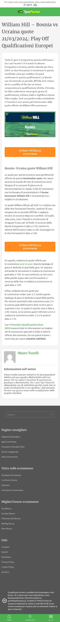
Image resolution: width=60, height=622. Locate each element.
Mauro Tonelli (28, 353)
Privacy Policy (7, 562)
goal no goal (26, 263)
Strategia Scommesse (11, 475)
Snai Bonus (6, 508)
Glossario (5, 485)
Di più (50, 620)
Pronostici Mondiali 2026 (12, 446)
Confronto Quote (9, 480)
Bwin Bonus (6, 528)
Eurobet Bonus (8, 513)
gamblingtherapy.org (17, 600)
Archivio (5, 572)
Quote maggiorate (9, 451)
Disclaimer (6, 557)
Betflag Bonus (7, 523)
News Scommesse (9, 456)
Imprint (4, 551)
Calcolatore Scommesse (12, 490)
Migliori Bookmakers (10, 436)
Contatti (5, 547)
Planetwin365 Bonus (11, 518)
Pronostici (30, 620)
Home (9, 620)
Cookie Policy (7, 567)
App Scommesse (8, 441)
